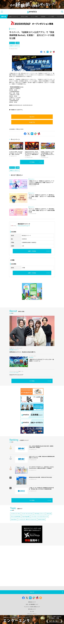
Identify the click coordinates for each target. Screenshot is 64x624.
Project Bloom (14, 519)
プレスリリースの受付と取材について (32, 606)
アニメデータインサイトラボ (27, 513)
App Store (32, 116)
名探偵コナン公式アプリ (14, 45)
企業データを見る (32, 251)
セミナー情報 (34, 16)
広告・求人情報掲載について (32, 604)
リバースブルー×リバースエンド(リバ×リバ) (39, 516)
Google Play (32, 122)
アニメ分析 (60, 16)
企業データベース (13, 16)
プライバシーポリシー (32, 613)
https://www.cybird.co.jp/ (23, 225)
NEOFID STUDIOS (41, 519)
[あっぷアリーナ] (32, 291)
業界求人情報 (24, 16)
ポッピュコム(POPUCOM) (15, 516)
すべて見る (32, 162)
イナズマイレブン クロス (15, 513)
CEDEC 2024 (48, 513)
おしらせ (32, 611)
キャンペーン (13, 28)
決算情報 (43, 16)
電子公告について (32, 609)
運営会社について (32, 602)
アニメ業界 (51, 16)
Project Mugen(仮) (25, 516)
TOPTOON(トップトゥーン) (39, 513)
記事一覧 (3, 16)
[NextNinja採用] (32, 534)
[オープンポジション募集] (32, 23)
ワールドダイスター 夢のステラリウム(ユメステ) (27, 519)
